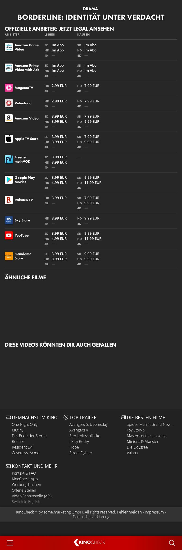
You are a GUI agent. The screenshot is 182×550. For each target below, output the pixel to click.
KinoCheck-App (25, 479)
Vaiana (132, 452)
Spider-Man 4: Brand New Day (151, 424)
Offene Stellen (24, 490)
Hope (74, 447)
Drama (90, 9)
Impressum (154, 512)
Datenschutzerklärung (91, 516)
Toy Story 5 (136, 430)
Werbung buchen (26, 484)
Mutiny (17, 430)
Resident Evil (22, 447)
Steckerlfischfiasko (84, 435)
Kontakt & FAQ (24, 473)
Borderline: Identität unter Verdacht (91, 17)
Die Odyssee (137, 447)
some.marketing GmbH (63, 512)
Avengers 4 (78, 430)
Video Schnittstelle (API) (31, 496)
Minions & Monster (143, 441)
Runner (18, 441)
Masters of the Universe (147, 435)
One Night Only (24, 424)
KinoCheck (25, 512)
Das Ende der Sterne (29, 435)
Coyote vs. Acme (25, 452)
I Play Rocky (79, 441)
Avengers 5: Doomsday (88, 424)
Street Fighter (80, 452)
